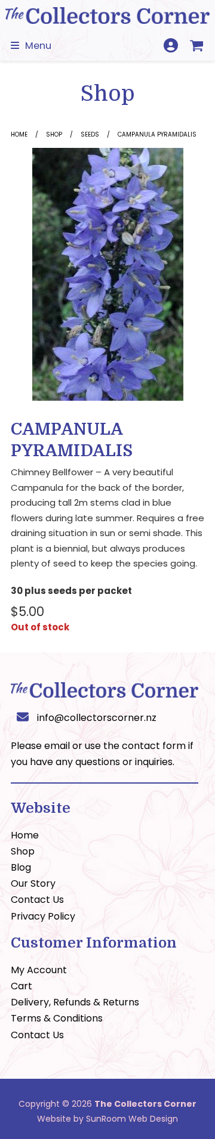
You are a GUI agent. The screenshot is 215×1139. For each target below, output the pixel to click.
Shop (54, 134)
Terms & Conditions (57, 1018)
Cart (21, 986)
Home (19, 134)
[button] (31, 45)
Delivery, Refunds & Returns (75, 1002)
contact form (154, 746)
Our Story (33, 883)
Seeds (90, 134)
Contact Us (37, 899)
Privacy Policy (43, 916)
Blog (21, 867)
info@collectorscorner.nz (96, 718)
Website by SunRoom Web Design (107, 1119)
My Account (39, 970)
